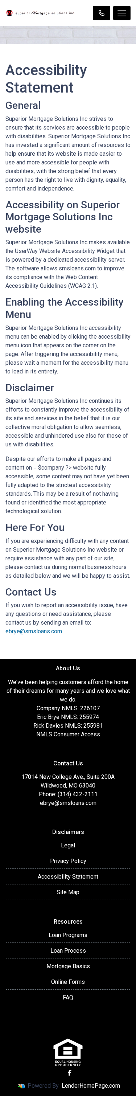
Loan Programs (68, 935)
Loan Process (68, 950)
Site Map (68, 892)
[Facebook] (69, 1073)
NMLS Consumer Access (68, 734)
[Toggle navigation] (122, 13)
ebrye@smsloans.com (33, 631)
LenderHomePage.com (91, 1085)
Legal (68, 845)
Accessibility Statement (68, 876)
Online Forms (68, 981)
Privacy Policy (68, 861)
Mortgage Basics (68, 966)
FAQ (68, 997)
